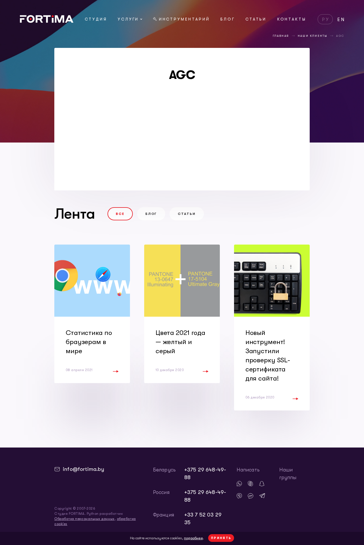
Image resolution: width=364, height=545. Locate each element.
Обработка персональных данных (84, 519)
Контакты (291, 19)
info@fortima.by (83, 469)
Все (120, 214)
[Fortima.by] (46, 21)
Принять (221, 538)
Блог (227, 19)
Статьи (256, 19)
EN (341, 19)
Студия (96, 19)
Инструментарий (184, 19)
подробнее (193, 538)
